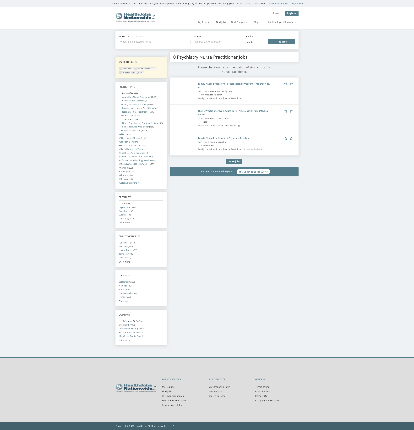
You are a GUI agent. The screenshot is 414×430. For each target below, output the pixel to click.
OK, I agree (297, 3)
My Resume (204, 22)
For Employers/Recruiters (282, 22)
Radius (249, 36)
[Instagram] (133, 399)
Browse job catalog (172, 405)
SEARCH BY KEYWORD (130, 36)
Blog (256, 22)
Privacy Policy (262, 391)
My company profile (219, 386)
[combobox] (155, 41)
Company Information (267, 400)
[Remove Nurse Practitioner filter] (122, 119)
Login (276, 13)
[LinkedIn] (128, 399)
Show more (124, 222)
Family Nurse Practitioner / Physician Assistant (224, 138)
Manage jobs (216, 391)
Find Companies (240, 22)
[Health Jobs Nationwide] (135, 17)
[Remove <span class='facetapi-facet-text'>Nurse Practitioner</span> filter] (136, 69)
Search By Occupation (174, 400)
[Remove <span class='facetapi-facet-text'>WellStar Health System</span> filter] (120, 73)
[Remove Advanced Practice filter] (120, 93)
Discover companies (173, 395)
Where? (198, 36)
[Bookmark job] (289, 83)
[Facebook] (117, 399)
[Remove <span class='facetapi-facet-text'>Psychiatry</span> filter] (120, 69)
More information (278, 3)
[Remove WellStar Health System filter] (120, 321)
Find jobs (167, 391)
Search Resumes (218, 395)
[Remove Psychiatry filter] (120, 203)
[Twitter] (123, 399)
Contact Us (261, 395)
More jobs (234, 161)
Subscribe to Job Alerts (255, 171)
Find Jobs (221, 22)
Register (291, 13)
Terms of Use (262, 386)
